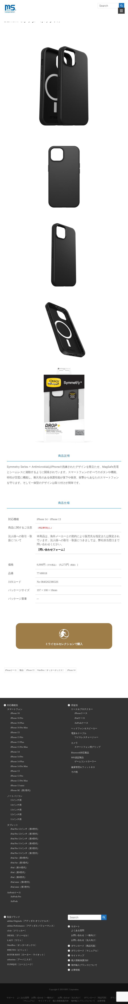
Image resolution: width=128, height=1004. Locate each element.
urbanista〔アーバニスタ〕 (20, 959)
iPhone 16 (15, 713)
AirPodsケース (14, 892)
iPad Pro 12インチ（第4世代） (24, 839)
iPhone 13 (30, 670)
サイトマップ (77, 955)
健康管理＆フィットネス (83, 767)
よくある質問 (77, 930)
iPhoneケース (11, 670)
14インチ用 (16, 805)
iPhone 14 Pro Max (19, 766)
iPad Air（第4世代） (20, 858)
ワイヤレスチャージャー (86, 737)
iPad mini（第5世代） (20, 887)
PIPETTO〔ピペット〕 (18, 950)
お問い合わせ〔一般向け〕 (84, 935)
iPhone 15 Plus (17, 742)
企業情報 (75, 970)
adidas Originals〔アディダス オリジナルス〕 (28, 921)
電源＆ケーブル (78, 733)
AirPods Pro (15, 896)
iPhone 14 (71, 670)
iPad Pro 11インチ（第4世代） (24, 843)
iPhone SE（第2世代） (21, 790)
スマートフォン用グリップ (87, 747)
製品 (22, 670)
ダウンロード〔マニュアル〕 (85, 951)
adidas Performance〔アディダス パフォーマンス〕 (31, 926)
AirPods (14, 901)
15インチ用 (16, 800)
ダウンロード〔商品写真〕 (84, 946)
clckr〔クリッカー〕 (17, 931)
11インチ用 (16, 819)
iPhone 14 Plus (17, 761)
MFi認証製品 (77, 757)
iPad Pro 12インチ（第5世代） (24, 834)
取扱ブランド (13, 917)
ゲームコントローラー (85, 761)
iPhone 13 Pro (16, 776)
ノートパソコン (14, 796)
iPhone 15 (15, 732)
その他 (74, 772)
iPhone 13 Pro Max (19, 781)
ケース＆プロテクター (82, 709)
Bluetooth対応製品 (80, 753)
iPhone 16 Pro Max (19, 727)
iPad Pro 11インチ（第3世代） (24, 848)
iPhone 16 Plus (17, 723)
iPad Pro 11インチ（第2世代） (24, 853)
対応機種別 (12, 705)
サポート (75, 926)
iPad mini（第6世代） (20, 882)
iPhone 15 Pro (16, 737)
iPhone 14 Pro (16, 757)
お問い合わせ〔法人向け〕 (84, 940)
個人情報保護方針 (79, 960)
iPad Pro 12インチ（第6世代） (24, 829)
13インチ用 (16, 810)
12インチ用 (16, 814)
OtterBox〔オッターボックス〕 (50, 670)
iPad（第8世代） (18, 877)
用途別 (74, 705)
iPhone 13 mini (17, 785)
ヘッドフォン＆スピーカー (84, 728)
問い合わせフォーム (52, 549)
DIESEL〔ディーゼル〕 (18, 935)
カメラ (74, 743)
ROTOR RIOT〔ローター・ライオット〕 (26, 955)
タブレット (12, 825)
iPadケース (79, 718)
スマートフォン (14, 709)
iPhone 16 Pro (16, 718)
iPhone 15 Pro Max (19, 747)
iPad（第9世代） (18, 872)
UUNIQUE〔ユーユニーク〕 (20, 964)
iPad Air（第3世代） (20, 863)
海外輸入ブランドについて (84, 965)
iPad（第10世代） (19, 867)
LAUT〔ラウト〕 (15, 940)
